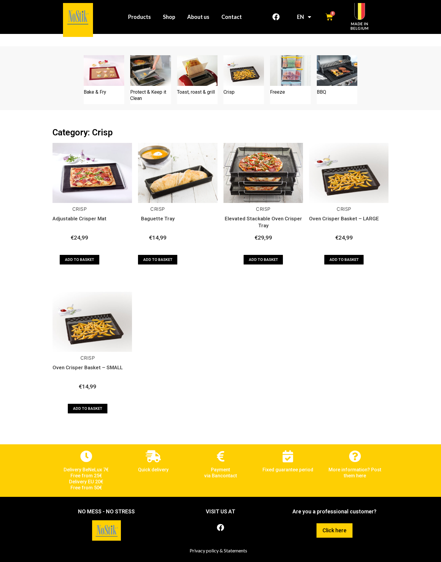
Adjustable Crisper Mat (79, 219)
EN (300, 17)
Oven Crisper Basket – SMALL (87, 367)
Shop (169, 17)
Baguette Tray (158, 219)
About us (198, 17)
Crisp (79, 209)
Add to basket (79, 259)
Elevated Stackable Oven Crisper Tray (263, 222)
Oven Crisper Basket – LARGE (344, 219)
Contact (231, 17)
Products (139, 17)
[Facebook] (276, 17)
